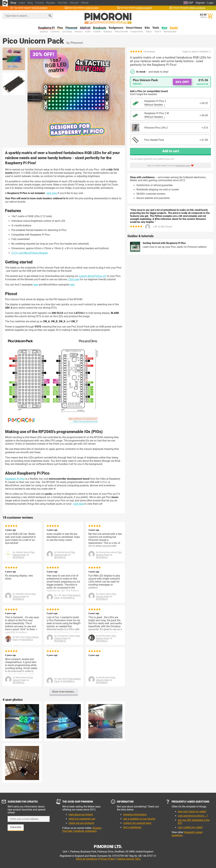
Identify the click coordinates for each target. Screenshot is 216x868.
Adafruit (85, 27)
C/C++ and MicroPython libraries (29, 252)
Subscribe (15, 827)
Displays (44, 31)
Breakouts (99, 27)
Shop (13, 2)
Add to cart (170, 151)
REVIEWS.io (18, 557)
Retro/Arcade (121, 31)
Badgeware (116, 27)
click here (51, 193)
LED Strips (67, 31)
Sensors (79, 31)
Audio (88, 31)
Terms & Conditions (86, 858)
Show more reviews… (63, 691)
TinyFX (157, 31)
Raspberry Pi (46, 27)
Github (84, 2)
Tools (155, 27)
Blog (30, 2)
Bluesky (50, 2)
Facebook (78, 830)
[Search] (50, 16)
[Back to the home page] (108, 18)
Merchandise (170, 31)
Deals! (174, 27)
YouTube (62, 2)
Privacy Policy (107, 858)
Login (210, 2)
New (164, 27)
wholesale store (183, 165)
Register (200, 2)
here (35, 284)
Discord (74, 2)
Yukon (149, 31)
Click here (73, 279)
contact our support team (137, 823)
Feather (97, 31)
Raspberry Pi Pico (15, 478)
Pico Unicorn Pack (24, 553)
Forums (39, 2)
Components (136, 31)
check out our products (81, 823)
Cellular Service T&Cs (129, 858)
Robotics (107, 31)
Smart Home (134, 27)
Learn (22, 2)
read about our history (81, 814)
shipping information (135, 814)
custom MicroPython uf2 (92, 276)
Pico (60, 27)
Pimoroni (71, 27)
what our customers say (82, 818)
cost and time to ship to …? (193, 815)
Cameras (55, 31)
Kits (147, 27)
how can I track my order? (192, 811)
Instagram (91, 830)
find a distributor (132, 827)
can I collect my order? (190, 827)
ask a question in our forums (139, 818)
